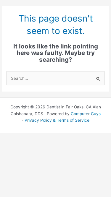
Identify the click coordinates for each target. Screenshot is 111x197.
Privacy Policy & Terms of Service (57, 120)
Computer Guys (86, 113)
